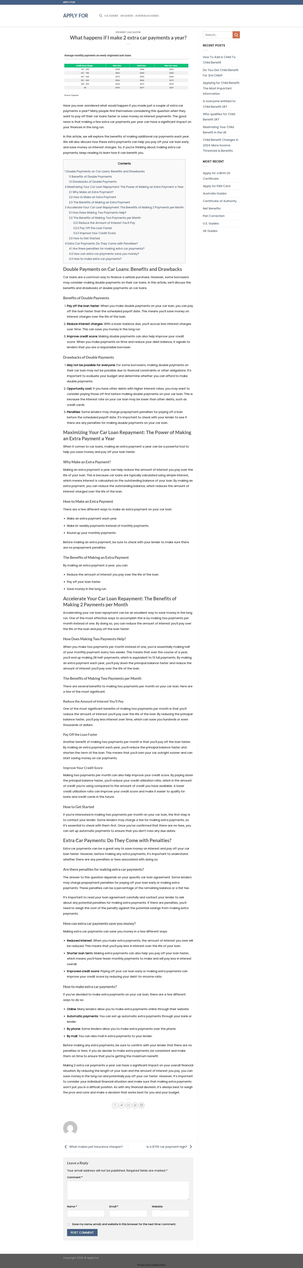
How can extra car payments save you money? (104, 254)
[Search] (100, 15)
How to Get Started (84, 238)
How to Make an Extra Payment (92, 197)
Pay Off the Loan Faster (92, 228)
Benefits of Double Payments (90, 177)
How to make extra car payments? (95, 259)
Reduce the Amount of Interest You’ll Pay (104, 223)
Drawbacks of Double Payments (93, 182)
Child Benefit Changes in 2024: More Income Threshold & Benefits (220, 145)
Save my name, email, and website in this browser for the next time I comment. (124, 1224)
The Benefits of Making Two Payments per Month (105, 218)
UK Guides (126, 15)
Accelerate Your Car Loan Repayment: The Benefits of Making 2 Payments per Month (124, 207)
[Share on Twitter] (122, 1105)
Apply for (75, 15)
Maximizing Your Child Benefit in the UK (218, 129)
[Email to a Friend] (128, 1105)
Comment (75, 1177)
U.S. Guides (111, 15)
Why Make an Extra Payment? (91, 192)
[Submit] (236, 34)
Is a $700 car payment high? (167, 1147)
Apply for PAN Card (216, 186)
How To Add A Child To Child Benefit (219, 59)
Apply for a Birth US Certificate (216, 175)
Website (157, 1206)
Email (113, 1206)
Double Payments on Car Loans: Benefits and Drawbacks (105, 171)
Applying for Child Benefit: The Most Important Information (221, 88)
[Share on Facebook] (115, 1105)
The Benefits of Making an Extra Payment (99, 202)
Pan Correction (214, 216)
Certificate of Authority (220, 201)
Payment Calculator (128, 32)
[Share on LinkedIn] (142, 1105)
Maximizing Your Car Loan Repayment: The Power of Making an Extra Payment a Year (124, 187)
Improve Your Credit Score (94, 233)
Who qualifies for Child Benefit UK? (219, 116)
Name (72, 1206)
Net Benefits (212, 208)
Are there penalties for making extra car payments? (106, 249)
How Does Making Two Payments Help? (97, 213)
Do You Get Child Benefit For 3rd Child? (220, 72)
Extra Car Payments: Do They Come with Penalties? (101, 243)
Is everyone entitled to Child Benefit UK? (219, 103)
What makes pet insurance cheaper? (95, 1147)
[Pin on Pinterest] (135, 1105)
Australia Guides (147, 15)
